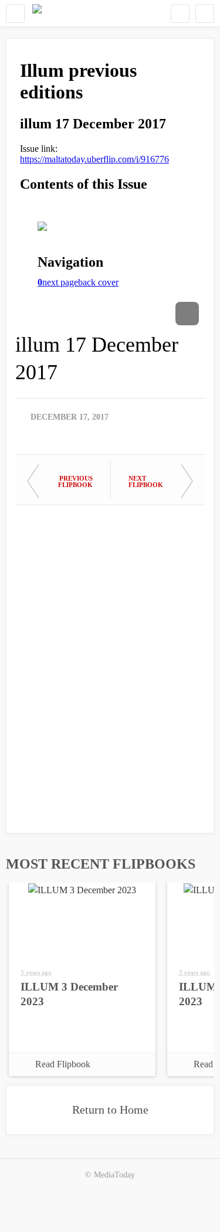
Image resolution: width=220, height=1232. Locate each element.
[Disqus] (110, 663)
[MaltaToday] (37, 13)
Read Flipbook (62, 1064)
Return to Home (110, 1109)
